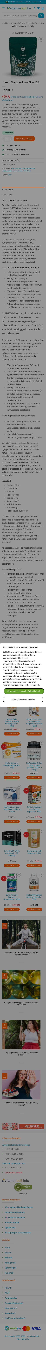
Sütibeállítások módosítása (23, 699)
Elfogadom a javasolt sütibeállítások (23, 691)
